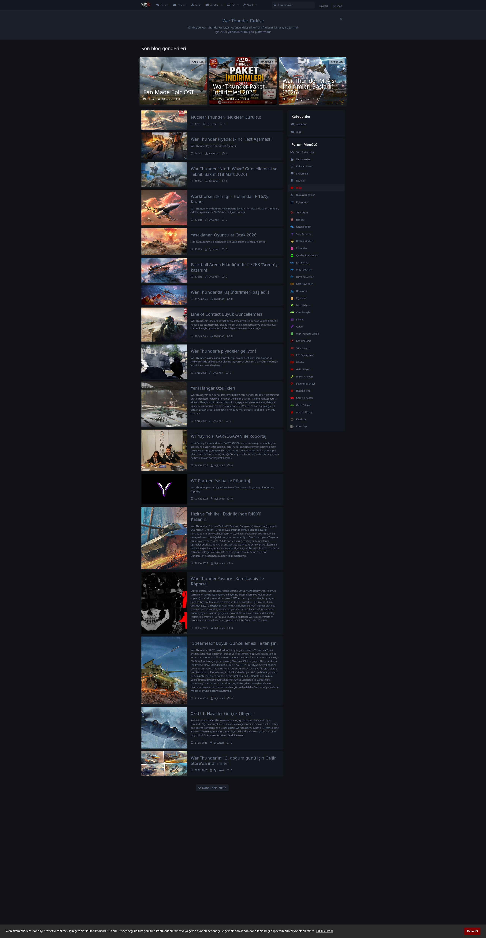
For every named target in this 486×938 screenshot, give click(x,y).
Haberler (301, 124)
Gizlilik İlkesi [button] (324, 931)
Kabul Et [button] (472, 931)
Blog (298, 131)
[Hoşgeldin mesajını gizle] (341, 19)
